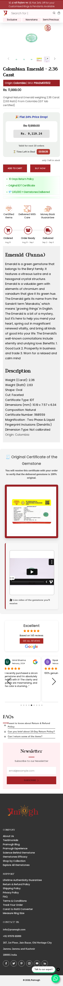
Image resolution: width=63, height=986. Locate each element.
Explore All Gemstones (16, 865)
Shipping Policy (12, 888)
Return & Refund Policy (16, 884)
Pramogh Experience (15, 848)
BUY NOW (40, 168)
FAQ (5, 896)
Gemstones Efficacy (15, 856)
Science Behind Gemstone (19, 852)
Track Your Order (13, 905)
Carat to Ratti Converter (18, 909)
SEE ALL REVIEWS (31, 640)
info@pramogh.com (14, 929)
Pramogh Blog (11, 844)
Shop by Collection (14, 861)
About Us (8, 836)
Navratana (31, 19)
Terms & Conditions (15, 900)
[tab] (16, 59)
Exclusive (12, 19)
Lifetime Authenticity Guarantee (22, 880)
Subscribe (30, 780)
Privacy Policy (11, 892)
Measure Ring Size (13, 913)
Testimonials (10, 840)
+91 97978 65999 (12, 936)
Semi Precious (51, 19)
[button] (21, 705)
